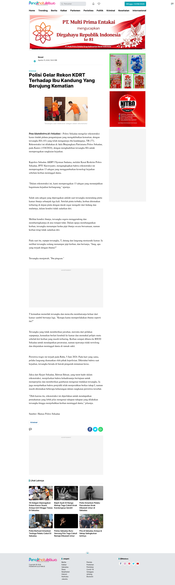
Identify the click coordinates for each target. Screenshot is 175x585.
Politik (100, 10)
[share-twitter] (95, 429)
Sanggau (90, 572)
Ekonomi (90, 576)
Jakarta (65, 579)
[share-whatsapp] (100, 429)
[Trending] (99, 3)
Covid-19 (90, 569)
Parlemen (75, 10)
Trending (43, 10)
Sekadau (65, 567)
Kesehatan (123, 10)
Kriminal (111, 10)
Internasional (139, 10)
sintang (89, 574)
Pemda (89, 562)
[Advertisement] (66, 288)
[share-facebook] (90, 429)
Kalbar (63, 10)
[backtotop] (87, 554)
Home (32, 10)
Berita (54, 10)
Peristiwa (88, 10)
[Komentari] (30, 429)
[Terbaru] (93, 3)
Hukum (64, 574)
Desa (63, 569)
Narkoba (65, 576)
